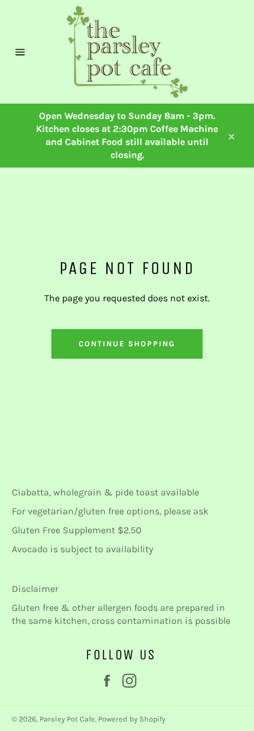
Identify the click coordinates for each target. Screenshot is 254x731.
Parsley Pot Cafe (67, 718)
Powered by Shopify (131, 718)
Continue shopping (127, 343)
